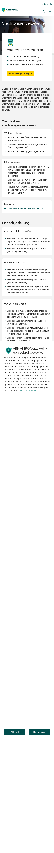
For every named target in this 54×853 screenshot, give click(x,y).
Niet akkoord (39, 732)
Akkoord (15, 732)
